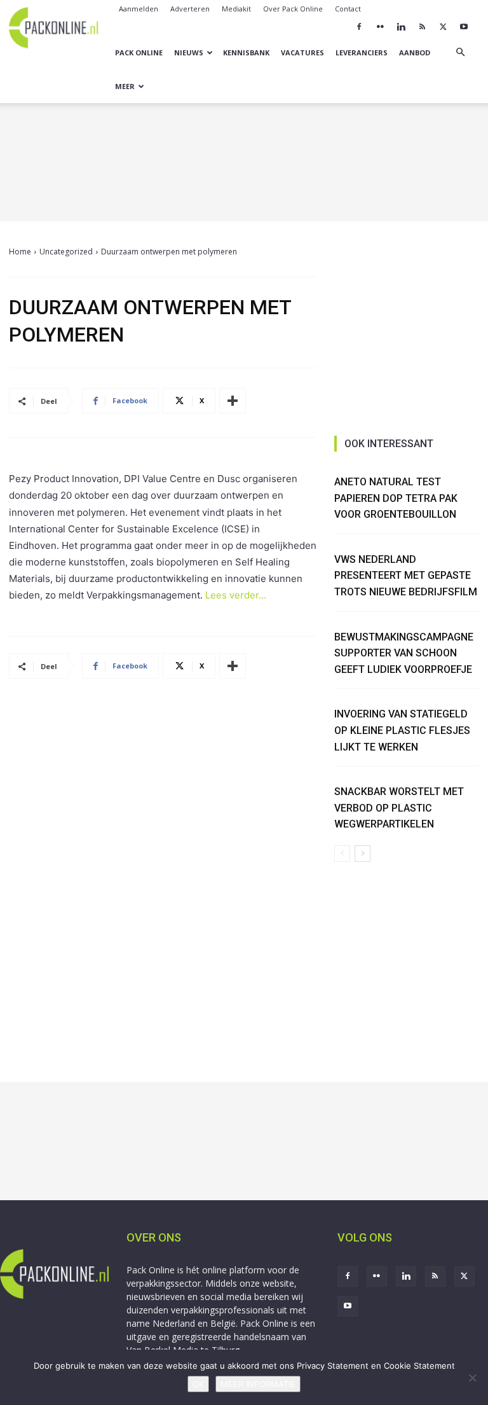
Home (20, 251)
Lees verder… (235, 595)
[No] (472, 1377)
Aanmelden (138, 8)
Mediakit (236, 8)
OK (198, 1384)
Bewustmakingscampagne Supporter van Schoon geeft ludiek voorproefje (403, 653)
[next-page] (362, 853)
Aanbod (414, 52)
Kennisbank (246, 52)
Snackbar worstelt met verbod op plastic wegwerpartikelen (399, 808)
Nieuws (188, 52)
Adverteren (190, 8)
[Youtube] (463, 27)
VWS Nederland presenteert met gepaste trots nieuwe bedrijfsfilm (405, 575)
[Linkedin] (400, 27)
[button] (460, 52)
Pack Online (139, 52)
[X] (442, 27)
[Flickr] (380, 27)
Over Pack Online (293, 8)
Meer (125, 86)
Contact (348, 8)
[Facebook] (359, 27)
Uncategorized (66, 251)
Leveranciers (362, 52)
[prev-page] (342, 853)
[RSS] (421, 27)
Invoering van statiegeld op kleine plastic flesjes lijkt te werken (402, 730)
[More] (232, 400)
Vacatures (302, 52)
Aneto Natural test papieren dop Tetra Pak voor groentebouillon (396, 498)
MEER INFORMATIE (257, 1384)
